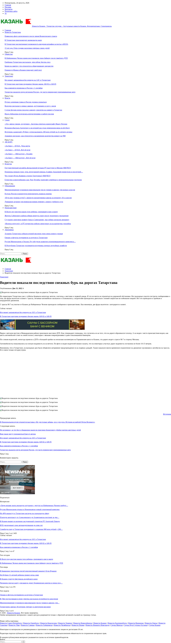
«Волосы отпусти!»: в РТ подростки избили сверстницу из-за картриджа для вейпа (38, 224)
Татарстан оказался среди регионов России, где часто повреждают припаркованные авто (40, 92)
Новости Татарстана (13, 32)
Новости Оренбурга (31, 623)
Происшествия (10, 208)
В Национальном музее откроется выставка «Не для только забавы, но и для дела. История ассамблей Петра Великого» (47, 422)
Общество (9, 54)
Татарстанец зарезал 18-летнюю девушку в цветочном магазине (25, 607)
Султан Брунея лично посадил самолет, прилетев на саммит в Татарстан (33, 110)
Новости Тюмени (65, 623)
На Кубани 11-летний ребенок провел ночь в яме (19, 575)
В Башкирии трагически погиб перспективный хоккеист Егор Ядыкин (28, 571)
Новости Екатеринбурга (117, 623)
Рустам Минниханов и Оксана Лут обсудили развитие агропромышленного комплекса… (40, 242)
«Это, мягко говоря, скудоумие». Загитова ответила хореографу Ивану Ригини (36, 124)
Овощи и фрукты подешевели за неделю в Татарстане (26, 238)
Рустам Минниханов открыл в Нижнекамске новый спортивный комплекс (30, 509)
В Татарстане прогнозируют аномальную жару (23, 40)
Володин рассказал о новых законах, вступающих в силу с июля (30, 106)
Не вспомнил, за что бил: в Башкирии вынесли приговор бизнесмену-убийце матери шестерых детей (40, 430)
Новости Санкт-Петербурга (11, 623)
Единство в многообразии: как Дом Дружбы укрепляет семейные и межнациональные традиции (43, 180)
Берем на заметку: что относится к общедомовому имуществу (29, 66)
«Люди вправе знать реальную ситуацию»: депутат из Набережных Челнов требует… (34, 505)
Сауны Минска (117, 625)
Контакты (8, 9)
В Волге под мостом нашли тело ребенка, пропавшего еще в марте (31, 212)
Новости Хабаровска (44, 625)
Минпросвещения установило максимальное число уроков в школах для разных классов (40, 190)
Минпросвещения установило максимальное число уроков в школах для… (29, 603)
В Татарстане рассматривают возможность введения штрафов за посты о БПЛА (36, 44)
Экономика (9, 230)
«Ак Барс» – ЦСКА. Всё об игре (17, 150)
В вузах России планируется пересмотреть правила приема (28, 194)
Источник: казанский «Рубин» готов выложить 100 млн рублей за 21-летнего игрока (38, 132)
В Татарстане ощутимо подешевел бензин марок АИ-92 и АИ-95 (30, 84)
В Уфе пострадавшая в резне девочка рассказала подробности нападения (29, 599)
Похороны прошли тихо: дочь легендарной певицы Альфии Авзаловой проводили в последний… (44, 172)
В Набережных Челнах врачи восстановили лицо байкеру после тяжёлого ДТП (36, 58)
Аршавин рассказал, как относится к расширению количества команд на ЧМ (35, 136)
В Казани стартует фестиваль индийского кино (19, 579)
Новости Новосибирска (82, 623)
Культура (8, 164)
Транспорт (9, 76)
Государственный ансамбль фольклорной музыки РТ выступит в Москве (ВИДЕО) (38, 168)
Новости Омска (151, 623)
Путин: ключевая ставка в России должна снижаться (26, 102)
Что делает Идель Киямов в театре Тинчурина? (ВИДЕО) (27, 176)
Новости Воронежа (136, 623)
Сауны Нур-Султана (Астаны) (136, 625)
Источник (167, 414)
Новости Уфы (14, 625)
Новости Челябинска (62, 625)
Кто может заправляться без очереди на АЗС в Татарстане (28, 80)
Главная (8, 5)
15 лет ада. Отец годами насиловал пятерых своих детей (27, 48)
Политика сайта (11, 11)
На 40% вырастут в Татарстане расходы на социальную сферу (24, 513)
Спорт (7, 120)
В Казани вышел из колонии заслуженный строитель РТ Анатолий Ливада (30, 521)
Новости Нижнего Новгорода (97, 625)
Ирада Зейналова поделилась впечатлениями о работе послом (29, 114)
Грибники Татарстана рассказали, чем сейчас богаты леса (27, 62)
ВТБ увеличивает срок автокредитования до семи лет (21, 525)
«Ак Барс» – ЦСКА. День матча (17, 146)
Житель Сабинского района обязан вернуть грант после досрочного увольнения (36, 216)
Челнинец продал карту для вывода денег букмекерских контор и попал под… (31, 583)
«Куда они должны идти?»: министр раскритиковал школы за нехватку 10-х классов (38, 198)
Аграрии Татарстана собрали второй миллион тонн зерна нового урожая (34, 234)
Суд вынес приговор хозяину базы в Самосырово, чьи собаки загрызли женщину (37, 220)
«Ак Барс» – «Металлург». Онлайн (18, 154)
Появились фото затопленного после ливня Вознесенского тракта (31, 36)
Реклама (8, 7)
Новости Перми (78, 625)
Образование (10, 186)
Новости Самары (28, 625)
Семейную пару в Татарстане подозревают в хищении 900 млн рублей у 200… (31, 529)
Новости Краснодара (48, 623)
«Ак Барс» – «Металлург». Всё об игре (20, 158)
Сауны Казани (154, 625)
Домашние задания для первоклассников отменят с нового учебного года (34, 202)
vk (6, 13)
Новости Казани (13, 613)
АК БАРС (9, 142)
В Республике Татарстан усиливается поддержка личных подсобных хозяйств (36, 246)
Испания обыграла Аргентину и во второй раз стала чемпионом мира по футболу (37, 128)
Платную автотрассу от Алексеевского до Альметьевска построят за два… (29, 517)
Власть (7, 98)
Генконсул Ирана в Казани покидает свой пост (23, 70)
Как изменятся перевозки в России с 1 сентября (23, 88)
